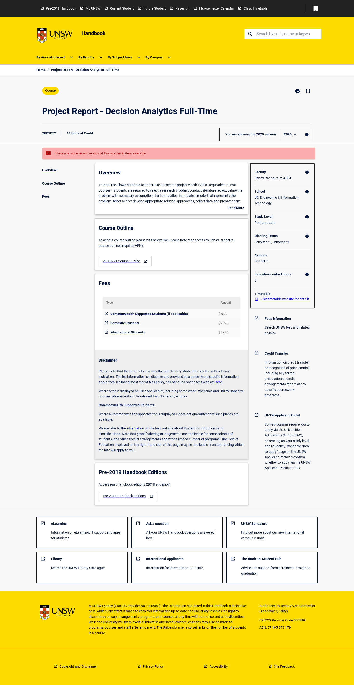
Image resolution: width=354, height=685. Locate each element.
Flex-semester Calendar (216, 8)
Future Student (155, 8)
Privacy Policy (153, 666)
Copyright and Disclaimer (78, 666)
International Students (127, 332)
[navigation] (125, 261)
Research (183, 8)
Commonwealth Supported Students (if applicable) (149, 314)
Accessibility (219, 666)
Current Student (122, 8)
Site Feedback (284, 666)
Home (41, 70)
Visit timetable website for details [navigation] (284, 299)
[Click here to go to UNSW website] (55, 36)
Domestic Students (124, 323)
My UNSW (93, 8)
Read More (236, 208)
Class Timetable (255, 8)
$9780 (223, 332)
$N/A (223, 314)
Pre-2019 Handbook (61, 8)
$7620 (223, 323)
